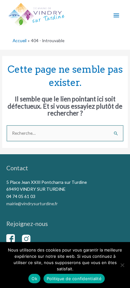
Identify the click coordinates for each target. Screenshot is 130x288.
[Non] (122, 265)
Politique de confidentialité (74, 278)
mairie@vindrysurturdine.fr (32, 203)
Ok (34, 278)
